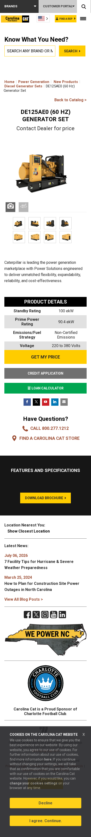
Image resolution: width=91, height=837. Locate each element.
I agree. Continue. (45, 821)
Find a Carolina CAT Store (49, 438)
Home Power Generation (26, 82)
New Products (66, 82)
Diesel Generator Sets (23, 86)
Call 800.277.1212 (49, 428)
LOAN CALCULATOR (47, 388)
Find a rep (66, 19)
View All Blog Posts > (23, 599)
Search (70, 51)
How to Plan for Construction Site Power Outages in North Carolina (41, 583)
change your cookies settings (34, 783)
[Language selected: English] (43, 18)
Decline (45, 803)
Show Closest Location (29, 531)
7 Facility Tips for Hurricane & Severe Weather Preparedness (39, 561)
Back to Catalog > (70, 100)
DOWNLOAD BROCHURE (44, 498)
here (47, 759)
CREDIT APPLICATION (45, 373)
